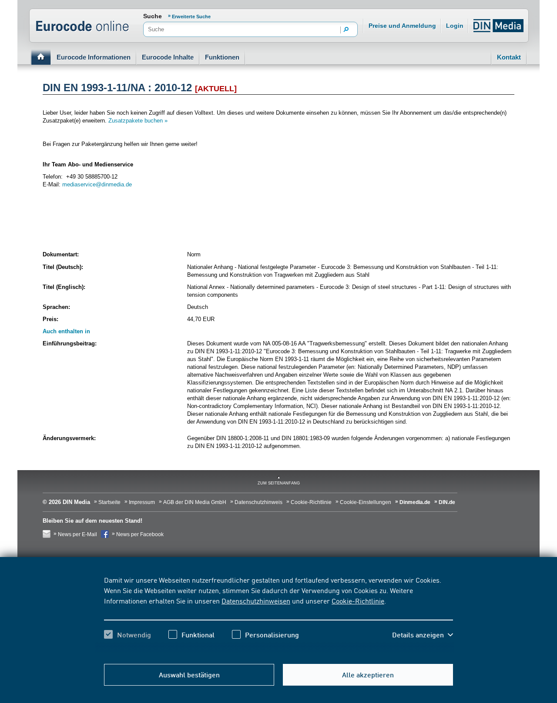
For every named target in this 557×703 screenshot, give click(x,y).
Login (454, 25)
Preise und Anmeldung (402, 25)
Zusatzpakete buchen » (138, 120)
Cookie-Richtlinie (358, 600)
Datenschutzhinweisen (255, 600)
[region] (278, 614)
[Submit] (346, 30)
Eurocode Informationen (94, 57)
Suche (152, 16)
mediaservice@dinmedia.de (97, 184)
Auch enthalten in (66, 331)
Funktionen (222, 57)
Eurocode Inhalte (168, 57)
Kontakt (509, 57)
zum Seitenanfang (279, 483)
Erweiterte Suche (191, 16)
